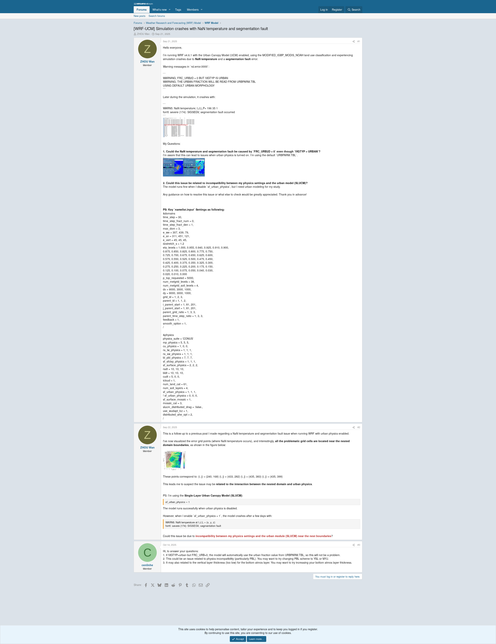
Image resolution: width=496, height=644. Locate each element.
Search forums (157, 16)
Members (193, 9)
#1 (358, 41)
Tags (178, 9)
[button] (169, 9)
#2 (358, 427)
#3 (358, 544)
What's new (159, 9)
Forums (142, 9)
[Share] (353, 41)
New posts (140, 16)
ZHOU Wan (143, 34)
